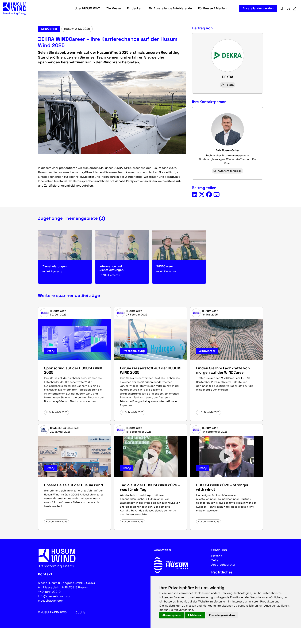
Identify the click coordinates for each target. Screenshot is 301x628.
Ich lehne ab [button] (195, 615)
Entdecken (134, 8)
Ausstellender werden (257, 8)
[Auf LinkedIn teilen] (194, 194)
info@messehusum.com (55, 596)
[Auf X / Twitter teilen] (202, 194)
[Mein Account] (294, 9)
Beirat (215, 560)
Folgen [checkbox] (230, 84)
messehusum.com (51, 600)
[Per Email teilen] (216, 194)
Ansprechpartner (223, 565)
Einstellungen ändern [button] (222, 615)
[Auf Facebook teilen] (209, 194)
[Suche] (281, 9)
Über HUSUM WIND (87, 8)
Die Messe (113, 8)
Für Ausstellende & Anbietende (170, 8)
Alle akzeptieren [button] (172, 615)
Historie (216, 556)
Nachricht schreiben (230, 170)
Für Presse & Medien (212, 8)
